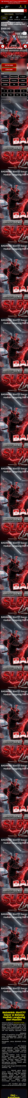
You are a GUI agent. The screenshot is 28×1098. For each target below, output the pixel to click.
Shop (2, 7)
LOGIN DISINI (8, 69)
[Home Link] (10, 6)
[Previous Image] (2, 46)
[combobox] (12, 10)
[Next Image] (25, 46)
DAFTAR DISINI (9, 65)
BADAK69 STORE (19, 1023)
